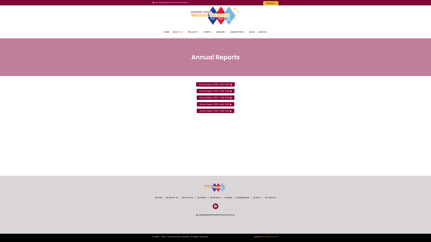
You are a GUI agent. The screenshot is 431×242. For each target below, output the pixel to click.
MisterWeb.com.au (270, 237)
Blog (251, 32)
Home (166, 32)
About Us (177, 32)
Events (207, 32)
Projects (193, 32)
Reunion (221, 32)
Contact (262, 32)
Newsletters (237, 32)
